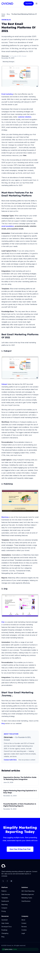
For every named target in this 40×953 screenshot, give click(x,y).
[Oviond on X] (3, 881)
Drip (2, 622)
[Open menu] (36, 3)
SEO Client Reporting (27, 891)
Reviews (24, 926)
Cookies (24, 930)
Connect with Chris (10, 760)
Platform (4, 891)
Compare (4, 908)
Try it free (28, 3)
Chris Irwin (5, 56)
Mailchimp (5, 517)
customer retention (24, 117)
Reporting (4, 904)
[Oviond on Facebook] (7, 881)
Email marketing (7, 94)
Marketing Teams (26, 898)
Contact (23, 923)
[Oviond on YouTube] (11, 881)
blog (3, 723)
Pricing (3, 911)
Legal (23, 933)
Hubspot (4, 384)
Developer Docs (6, 926)
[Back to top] (35, 949)
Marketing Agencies (27, 894)
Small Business (25, 901)
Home (3, 14)
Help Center (5, 923)
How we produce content (27, 760)
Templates (4, 898)
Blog (8, 14)
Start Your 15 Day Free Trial (20, 849)
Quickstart (4, 920)
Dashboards (5, 901)
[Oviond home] (7, 4)
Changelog (4, 933)
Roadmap (4, 930)
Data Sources (5, 894)
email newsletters (7, 226)
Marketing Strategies (8, 61)
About (23, 920)
